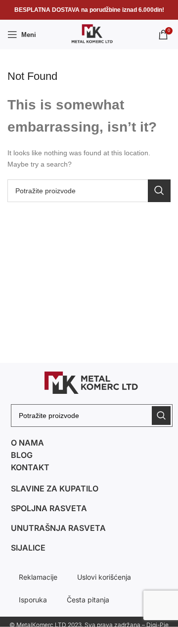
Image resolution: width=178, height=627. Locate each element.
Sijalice (28, 548)
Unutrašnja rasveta (58, 528)
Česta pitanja (88, 599)
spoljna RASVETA (49, 508)
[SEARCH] (159, 190)
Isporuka (33, 599)
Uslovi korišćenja (104, 577)
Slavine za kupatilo (54, 488)
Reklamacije (38, 577)
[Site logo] (89, 34)
